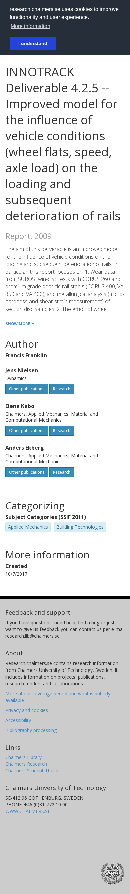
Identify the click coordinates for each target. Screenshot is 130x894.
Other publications (26, 389)
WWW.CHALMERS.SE (27, 811)
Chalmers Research (26, 764)
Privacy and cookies (26, 710)
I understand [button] (32, 43)
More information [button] (30, 26)
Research (61, 389)
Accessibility (18, 720)
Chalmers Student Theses (33, 770)
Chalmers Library (23, 757)
